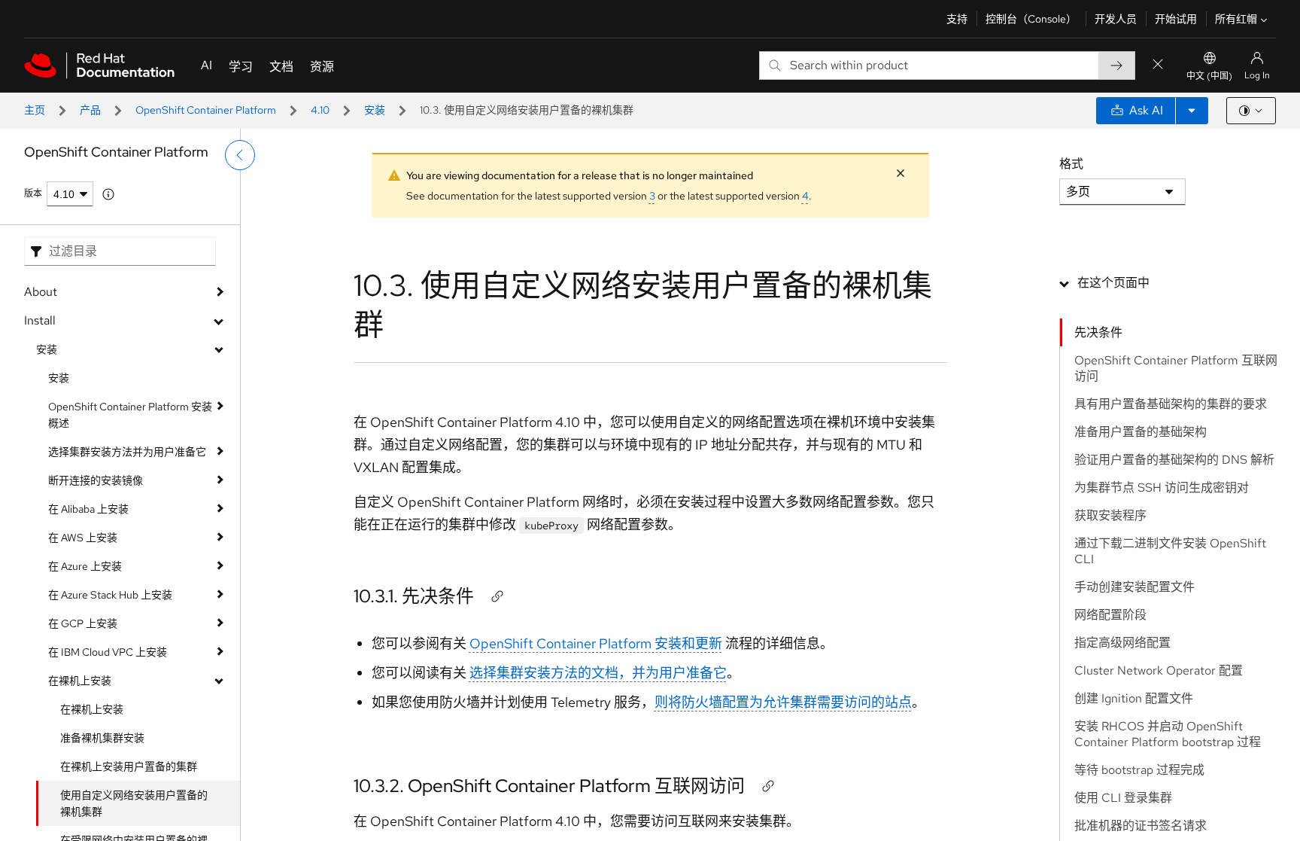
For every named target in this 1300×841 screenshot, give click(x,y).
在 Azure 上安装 (85, 566)
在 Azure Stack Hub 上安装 (110, 595)
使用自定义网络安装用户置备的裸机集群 (134, 803)
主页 (34, 110)
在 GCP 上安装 (82, 623)
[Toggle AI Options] (1191, 110)
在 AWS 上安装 (82, 537)
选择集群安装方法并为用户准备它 (127, 452)
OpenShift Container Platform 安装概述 (130, 415)
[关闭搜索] (1157, 65)
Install (40, 320)
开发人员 (1116, 19)
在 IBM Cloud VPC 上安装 (107, 652)
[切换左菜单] (240, 155)
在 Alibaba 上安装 (88, 509)
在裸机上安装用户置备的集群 (128, 766)
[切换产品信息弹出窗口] (108, 194)
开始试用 (1176, 19)
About (40, 292)
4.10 (320, 110)
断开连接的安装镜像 (95, 480)
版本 (33, 193)
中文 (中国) (1209, 76)
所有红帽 (1236, 19)
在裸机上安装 (79, 680)
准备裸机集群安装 (102, 738)
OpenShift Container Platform (205, 110)
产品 (90, 110)
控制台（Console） (1031, 19)
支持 (956, 19)
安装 (374, 110)
